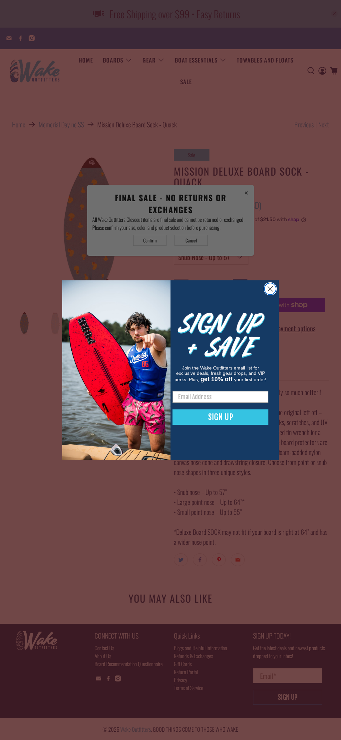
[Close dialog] (270, 289)
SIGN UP (220, 417)
